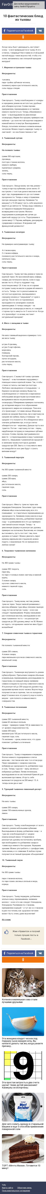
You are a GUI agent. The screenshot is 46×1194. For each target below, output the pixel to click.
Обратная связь (24, 1188)
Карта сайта (7, 1188)
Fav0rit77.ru (11, 4)
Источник (6, 919)
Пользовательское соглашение (16, 1191)
